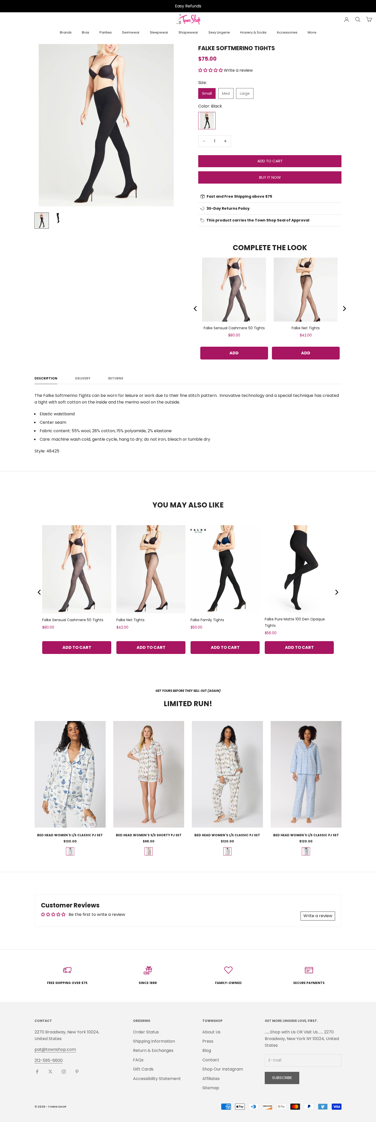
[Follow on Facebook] (37, 1071)
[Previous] (196, 308)
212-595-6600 (49, 1060)
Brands (66, 32)
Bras (85, 32)
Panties (105, 32)
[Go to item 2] (58, 218)
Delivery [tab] (82, 378)
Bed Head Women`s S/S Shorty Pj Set (149, 835)
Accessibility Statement (157, 1079)
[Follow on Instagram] (63, 1071)
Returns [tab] (115, 378)
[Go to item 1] (42, 221)
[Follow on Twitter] (50, 1071)
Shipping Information (154, 1041)
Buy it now (270, 177)
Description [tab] (46, 378)
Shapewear (188, 32)
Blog (206, 1050)
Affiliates (211, 1079)
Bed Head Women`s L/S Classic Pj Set (70, 835)
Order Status (146, 1032)
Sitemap (210, 1088)
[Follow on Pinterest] (77, 1071)
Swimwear (131, 32)
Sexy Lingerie (219, 32)
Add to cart (270, 161)
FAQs (138, 1060)
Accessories (287, 32)
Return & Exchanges (153, 1050)
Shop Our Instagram (222, 1069)
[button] (210, 70)
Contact (210, 1060)
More (312, 32)
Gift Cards (143, 1069)
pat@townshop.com (55, 1049)
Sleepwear (159, 32)
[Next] (344, 308)
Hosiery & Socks (253, 32)
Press (207, 1041)
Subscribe (282, 1077)
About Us (211, 1032)
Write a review (317, 916)
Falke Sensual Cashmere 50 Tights (234, 328)
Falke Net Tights (306, 328)
